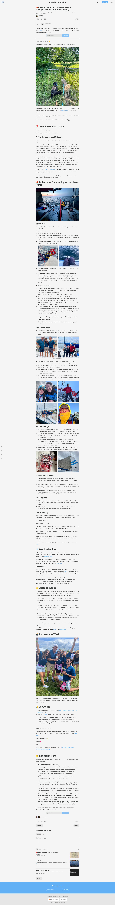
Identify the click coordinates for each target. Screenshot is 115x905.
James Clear (62, 629)
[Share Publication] (100, 2)
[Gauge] (77, 24)
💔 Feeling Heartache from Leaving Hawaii (47, 852)
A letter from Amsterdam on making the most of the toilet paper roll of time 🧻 (51, 863)
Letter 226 (38, 854)
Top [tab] (37, 849)
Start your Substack (54, 899)
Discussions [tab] (45, 849)
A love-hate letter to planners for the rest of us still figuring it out (49, 871)
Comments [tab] (38, 834)
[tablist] (41, 834)
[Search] (97, 2)
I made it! (38, 861)
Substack (51, 902)
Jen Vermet (41, 15)
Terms (59, 896)
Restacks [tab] (43, 834)
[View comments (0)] (41, 19)
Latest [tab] (40, 849)
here (40, 30)
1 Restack (46, 817)
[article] (57, 855)
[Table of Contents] (1, 452)
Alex (46, 714)
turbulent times (64, 110)
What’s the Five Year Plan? (43, 870)
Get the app (63, 899)
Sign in (111, 2)
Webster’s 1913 (48, 556)
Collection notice (65, 896)
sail (65, 571)
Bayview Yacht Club (50, 169)
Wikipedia (59, 563)
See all (38, 878)
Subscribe (105, 2)
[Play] (42, 24)
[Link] (34, 126)
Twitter (55, 629)
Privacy (56, 896)
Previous (40, 825)
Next (75, 825)
